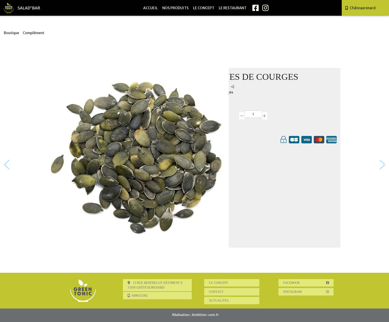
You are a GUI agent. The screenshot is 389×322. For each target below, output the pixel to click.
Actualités (219, 300)
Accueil (150, 8)
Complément (33, 33)
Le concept (203, 8)
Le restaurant (233, 8)
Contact (216, 291)
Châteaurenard (362, 8)
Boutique (11, 33)
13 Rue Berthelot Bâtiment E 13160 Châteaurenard (155, 285)
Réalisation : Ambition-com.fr (195, 315)
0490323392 (140, 295)
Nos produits (175, 8)
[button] (382, 164)
